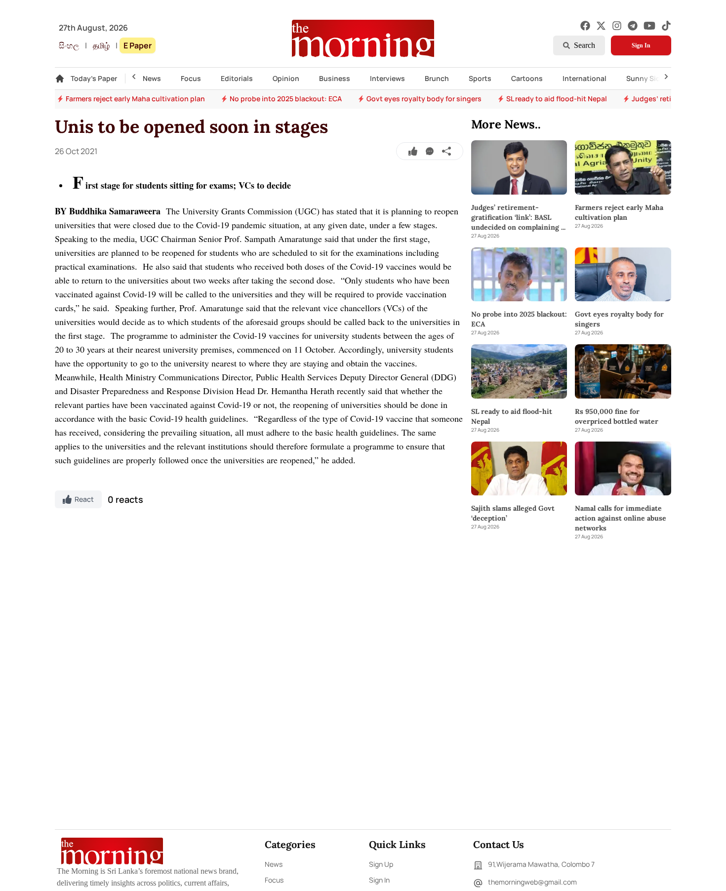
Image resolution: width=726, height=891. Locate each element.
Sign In (641, 45)
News (152, 78)
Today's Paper (94, 78)
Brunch (437, 78)
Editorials (237, 78)
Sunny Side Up (650, 78)
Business (334, 78)
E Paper (137, 45)
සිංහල (69, 45)
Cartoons (527, 78)
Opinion (286, 78)
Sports (480, 78)
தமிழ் (101, 45)
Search (584, 45)
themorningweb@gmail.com (532, 882)
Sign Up (381, 864)
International (584, 78)
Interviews (387, 78)
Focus (191, 78)
